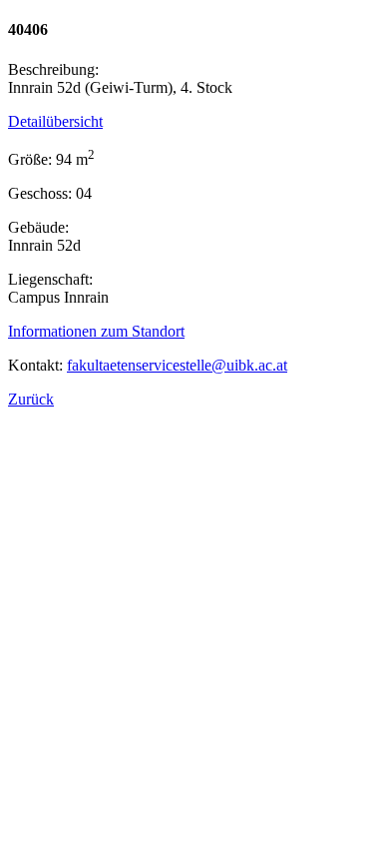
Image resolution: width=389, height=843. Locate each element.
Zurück (31, 399)
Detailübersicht (55, 121)
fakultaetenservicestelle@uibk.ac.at (177, 365)
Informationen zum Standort (96, 331)
